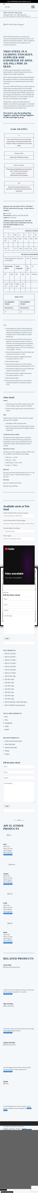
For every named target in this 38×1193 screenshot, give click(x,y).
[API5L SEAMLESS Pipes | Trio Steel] (17, 869)
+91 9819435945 (14, 1)
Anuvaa (22, 1126)
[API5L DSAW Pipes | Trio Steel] (16, 927)
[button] (6, 1192)
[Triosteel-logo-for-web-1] (15, 7)
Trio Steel (12, 51)
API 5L (5, 77)
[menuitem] (27, 7)
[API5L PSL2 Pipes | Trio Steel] (15, 839)
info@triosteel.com (26, 1)
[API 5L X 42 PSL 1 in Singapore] (19, 29)
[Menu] (32, 7)
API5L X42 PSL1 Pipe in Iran (12, 13)
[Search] (27, 7)
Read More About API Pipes (10, 486)
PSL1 (18, 86)
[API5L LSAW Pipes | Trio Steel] (16, 898)
